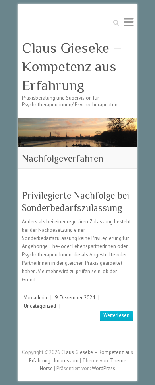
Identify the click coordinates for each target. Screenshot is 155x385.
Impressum (66, 360)
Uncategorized (40, 306)
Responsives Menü (128, 22)
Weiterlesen (116, 315)
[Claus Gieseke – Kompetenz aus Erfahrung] (77, 121)
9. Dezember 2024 (75, 297)
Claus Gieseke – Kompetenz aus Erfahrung (72, 66)
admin (40, 297)
